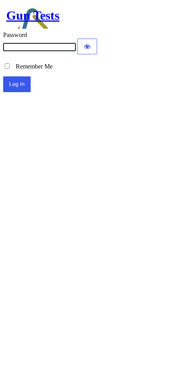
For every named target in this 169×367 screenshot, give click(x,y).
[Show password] (87, 46)
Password (15, 35)
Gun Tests (32, 15)
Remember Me (32, 66)
